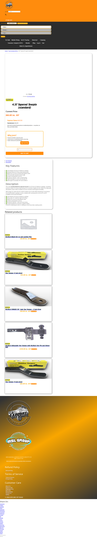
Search (6, 11)
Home (6, 51)
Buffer (1, 532)
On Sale (7, 40)
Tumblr (1, 515)
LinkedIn (2, 507)
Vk (0, 516)
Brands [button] (28, 43)
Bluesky (2, 528)
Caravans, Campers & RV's (15, 43)
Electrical (34, 40)
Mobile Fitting (15, 40)
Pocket (1, 522)
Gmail (1, 530)
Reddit (1, 518)
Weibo (1, 523)
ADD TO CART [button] (33, 239)
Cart (43, 43)
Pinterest (2, 513)
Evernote (2, 525)
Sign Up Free (24, 143)
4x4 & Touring (25, 40)
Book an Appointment (26, 46)
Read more (33, 275)
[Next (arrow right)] (2, 536)
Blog (34, 43)
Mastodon (2, 526)
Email (1, 533)
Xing (1, 519)
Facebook (2, 504)
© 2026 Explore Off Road (14, 497)
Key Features (9, 160)
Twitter (1, 505)
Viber (1, 508)
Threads (2, 529)
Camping (42, 40)
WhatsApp (2, 511)
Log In (38, 43)
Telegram (2, 509)
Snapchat (2, 512)
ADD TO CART (25, 153)
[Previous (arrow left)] (0, 536)
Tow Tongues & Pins (13, 51)
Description (8, 162)
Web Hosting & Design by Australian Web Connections (18, 461)
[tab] (29, 161)
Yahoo (1, 521)
